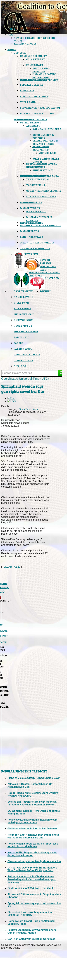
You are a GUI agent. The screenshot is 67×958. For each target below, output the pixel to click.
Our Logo (20, 366)
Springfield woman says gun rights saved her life (22, 389)
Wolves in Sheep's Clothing (38, 113)
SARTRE (18, 343)
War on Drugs (29, 231)
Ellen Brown (22, 308)
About (44, 291)
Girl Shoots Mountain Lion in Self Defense (32, 828)
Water (36, 158)
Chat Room (52, 278)
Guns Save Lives (42, 170)
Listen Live (31, 254)
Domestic (20, 52)
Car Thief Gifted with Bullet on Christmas (31, 939)
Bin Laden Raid (36, 211)
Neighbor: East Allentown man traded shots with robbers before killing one (33, 836)
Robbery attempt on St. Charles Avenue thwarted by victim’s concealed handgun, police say (31, 879)
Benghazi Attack (31, 236)
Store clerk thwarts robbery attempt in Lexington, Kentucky (29, 913)
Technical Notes (25, 43)
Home (11, 28)
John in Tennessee (26, 331)
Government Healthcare (43, 190)
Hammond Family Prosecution (44, 75)
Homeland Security (33, 55)
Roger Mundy (23, 325)
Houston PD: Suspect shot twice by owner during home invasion (32, 854)
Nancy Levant (23, 296)
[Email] (11, 401)
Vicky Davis (21, 302)
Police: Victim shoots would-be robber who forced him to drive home (32, 845)
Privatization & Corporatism (40, 107)
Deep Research (24, 119)
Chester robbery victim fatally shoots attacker (34, 861)
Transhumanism (37, 179)
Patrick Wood (23, 348)
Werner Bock (48, 152)
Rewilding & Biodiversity (41, 148)
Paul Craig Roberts (27, 354)
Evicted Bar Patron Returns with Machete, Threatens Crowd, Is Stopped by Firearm (32, 803)
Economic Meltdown (34, 96)
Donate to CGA (23, 360)
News (11, 34)
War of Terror (30, 208)
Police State (34, 64)
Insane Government (33, 79)
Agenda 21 (33, 125)
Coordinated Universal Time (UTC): (25, 378)
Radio (11, 49)
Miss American (24, 314)
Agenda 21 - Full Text (46, 129)
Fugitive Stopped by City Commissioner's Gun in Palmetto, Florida (32, 931)
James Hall (21, 337)
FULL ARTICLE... (11, 566)
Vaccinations (35, 184)
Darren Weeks (23, 291)
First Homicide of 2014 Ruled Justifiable (30, 888)
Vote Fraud (28, 102)
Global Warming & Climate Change (45, 142)
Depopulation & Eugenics (43, 136)
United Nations (30, 122)
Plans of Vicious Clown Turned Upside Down (33, 778)
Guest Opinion (23, 319)
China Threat (35, 59)
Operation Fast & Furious (37, 242)
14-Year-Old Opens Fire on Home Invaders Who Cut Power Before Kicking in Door (32, 869)
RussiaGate (27, 202)
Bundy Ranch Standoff (41, 69)
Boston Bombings (31, 222)
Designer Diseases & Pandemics (40, 225)
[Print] (11, 398)
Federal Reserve (31, 84)
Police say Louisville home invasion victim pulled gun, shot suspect (32, 821)
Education (27, 90)
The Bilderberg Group (35, 248)
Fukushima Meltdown (41, 196)
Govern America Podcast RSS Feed (48, 264)
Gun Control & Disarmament (36, 165)
